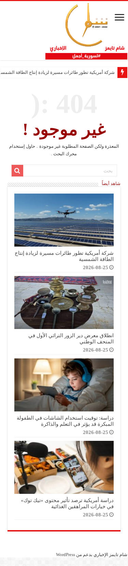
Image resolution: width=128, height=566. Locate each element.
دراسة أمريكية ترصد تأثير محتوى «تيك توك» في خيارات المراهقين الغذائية (67, 503)
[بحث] (17, 170)
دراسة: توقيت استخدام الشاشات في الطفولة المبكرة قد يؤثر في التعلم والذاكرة (65, 421)
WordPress (65, 554)
